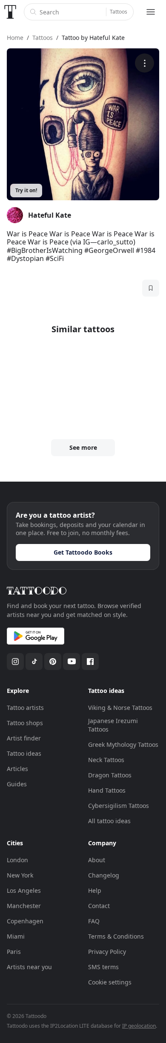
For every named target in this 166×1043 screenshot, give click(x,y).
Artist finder (24, 738)
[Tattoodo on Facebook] (90, 661)
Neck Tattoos (106, 760)
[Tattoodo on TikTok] (34, 661)
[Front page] (10, 12)
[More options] (144, 63)
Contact (99, 906)
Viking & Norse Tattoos (120, 708)
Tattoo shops (25, 723)
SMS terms (103, 967)
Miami (16, 936)
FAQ (94, 921)
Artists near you (29, 967)
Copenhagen (25, 921)
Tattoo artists (25, 708)
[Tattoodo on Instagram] (15, 661)
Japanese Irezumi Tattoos (113, 725)
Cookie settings (110, 982)
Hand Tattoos (107, 790)
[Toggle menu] (150, 12)
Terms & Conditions (116, 936)
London (17, 860)
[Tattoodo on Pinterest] (52, 661)
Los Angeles (24, 890)
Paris (14, 952)
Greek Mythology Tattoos (123, 744)
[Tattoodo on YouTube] (71, 661)
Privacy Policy (107, 952)
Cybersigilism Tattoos (118, 806)
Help (94, 890)
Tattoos (118, 11)
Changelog (103, 875)
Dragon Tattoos (110, 775)
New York (20, 875)
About (96, 860)
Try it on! (26, 190)
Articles (17, 769)
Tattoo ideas (24, 753)
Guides (17, 784)
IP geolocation (139, 1025)
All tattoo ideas (109, 821)
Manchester (24, 906)
